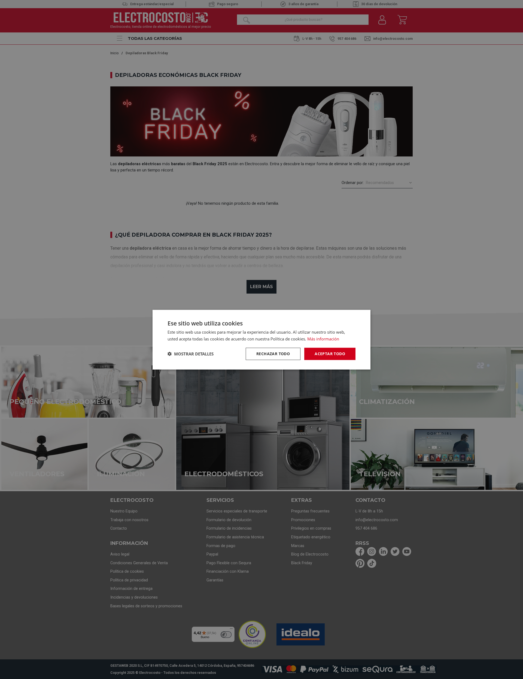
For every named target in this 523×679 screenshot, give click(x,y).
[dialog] (261, 339)
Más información (323, 338)
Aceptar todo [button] (330, 353)
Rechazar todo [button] (273, 353)
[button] (191, 353)
